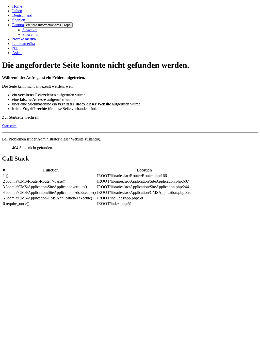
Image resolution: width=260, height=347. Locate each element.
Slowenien (30, 34)
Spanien (18, 20)
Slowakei (29, 30)
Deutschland (22, 15)
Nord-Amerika (24, 39)
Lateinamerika (23, 43)
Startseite (9, 126)
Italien (17, 11)
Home (17, 6)
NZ (15, 48)
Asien (17, 53)
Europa (18, 25)
